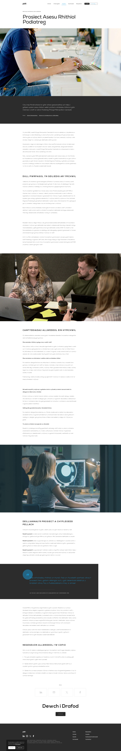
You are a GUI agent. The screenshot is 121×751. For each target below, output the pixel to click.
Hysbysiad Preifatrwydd (91, 736)
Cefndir (49, 3)
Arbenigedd (57, 3)
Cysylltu (87, 3)
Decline (20, 747)
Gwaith (64, 3)
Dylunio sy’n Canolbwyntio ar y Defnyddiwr (48, 115)
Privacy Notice (17, 744)
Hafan (74, 731)
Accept (12, 747)
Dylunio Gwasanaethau (32, 115)
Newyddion (79, 3)
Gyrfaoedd (71, 3)
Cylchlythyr (88, 739)
